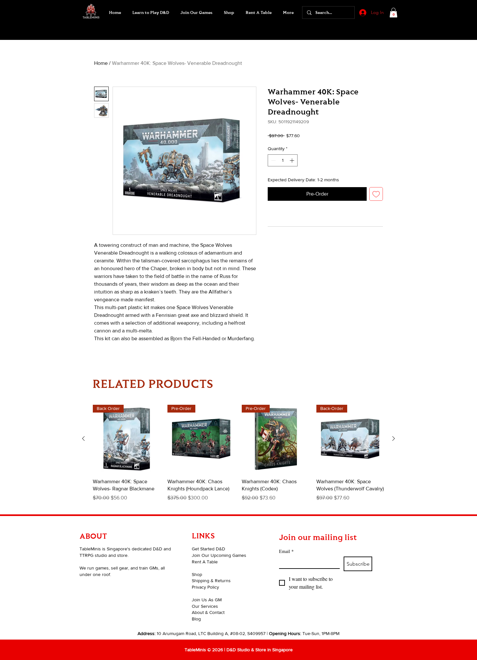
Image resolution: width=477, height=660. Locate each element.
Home (101, 63)
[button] (196, 12)
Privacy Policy (205, 587)
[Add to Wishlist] (376, 194)
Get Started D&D (208, 548)
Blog (196, 618)
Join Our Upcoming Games (219, 555)
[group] (239, 456)
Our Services (205, 606)
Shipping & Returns (211, 580)
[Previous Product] (83, 438)
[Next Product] (394, 438)
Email (286, 551)
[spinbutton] (282, 160)
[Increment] (292, 160)
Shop (197, 574)
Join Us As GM (207, 599)
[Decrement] (273, 160)
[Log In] (362, 12)
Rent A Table (205, 561)
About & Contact (208, 612)
